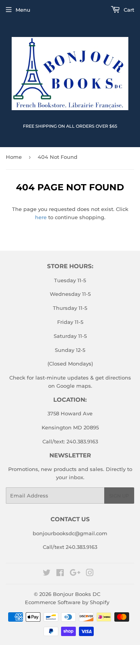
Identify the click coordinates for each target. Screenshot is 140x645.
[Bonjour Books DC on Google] (75, 574)
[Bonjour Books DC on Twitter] (47, 574)
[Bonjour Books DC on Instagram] (90, 574)
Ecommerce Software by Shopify (67, 602)
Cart (128, 10)
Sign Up (119, 496)
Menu (23, 10)
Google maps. (73, 386)
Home (14, 157)
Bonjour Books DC (76, 594)
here (41, 217)
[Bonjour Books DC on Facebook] (60, 574)
